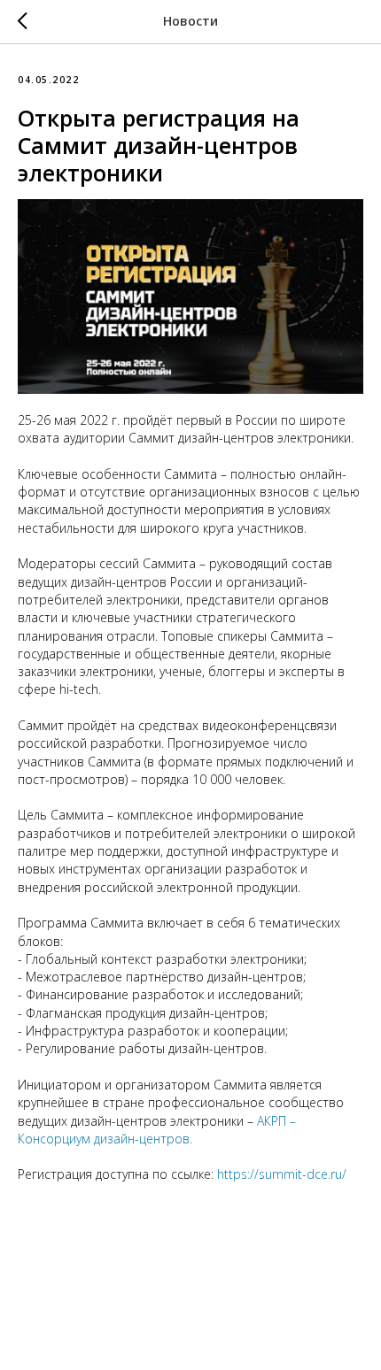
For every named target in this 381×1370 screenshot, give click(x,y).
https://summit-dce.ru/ (281, 1174)
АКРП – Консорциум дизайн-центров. (157, 1129)
